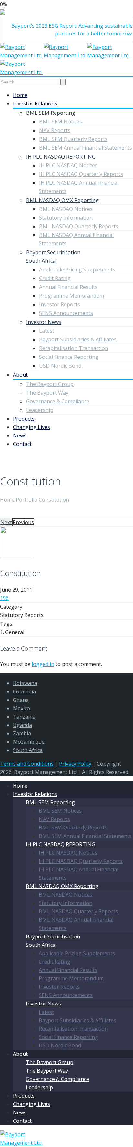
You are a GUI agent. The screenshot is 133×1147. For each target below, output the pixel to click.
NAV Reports (54, 130)
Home (20, 95)
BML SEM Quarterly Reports (73, 138)
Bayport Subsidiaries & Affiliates (78, 339)
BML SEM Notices (60, 121)
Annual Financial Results (68, 286)
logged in (43, 664)
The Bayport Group (50, 383)
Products (24, 418)
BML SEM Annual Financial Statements (85, 147)
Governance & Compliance (57, 401)
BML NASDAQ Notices (66, 208)
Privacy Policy (75, 763)
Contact (22, 443)
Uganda (22, 725)
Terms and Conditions (27, 763)
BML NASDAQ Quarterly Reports (78, 226)
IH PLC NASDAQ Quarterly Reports (81, 174)
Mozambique (29, 741)
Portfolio (27, 499)
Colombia (24, 691)
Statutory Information (66, 217)
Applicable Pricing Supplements (77, 269)
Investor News (43, 322)
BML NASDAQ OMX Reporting (62, 200)
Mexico (21, 708)
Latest (46, 330)
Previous (23, 522)
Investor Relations (35, 103)
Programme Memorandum (71, 295)
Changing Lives (31, 427)
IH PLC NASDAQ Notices (68, 165)
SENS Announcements (66, 313)
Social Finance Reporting (68, 356)
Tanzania (24, 716)
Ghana (21, 699)
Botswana (25, 683)
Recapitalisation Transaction (73, 348)
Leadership (39, 410)
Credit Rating (55, 278)
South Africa (28, 750)
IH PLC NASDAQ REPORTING (61, 156)
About (20, 374)
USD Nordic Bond (60, 365)
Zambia (22, 733)
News (19, 435)
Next (6, 522)
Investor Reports (59, 304)
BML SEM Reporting (50, 112)
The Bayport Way (47, 392)
